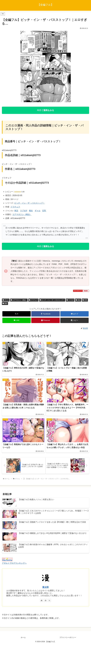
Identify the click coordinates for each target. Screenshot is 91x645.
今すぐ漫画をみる (45, 110)
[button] (74, 320)
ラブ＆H (23, 211)
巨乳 (44, 211)
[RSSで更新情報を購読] (49, 600)
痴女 (31, 211)
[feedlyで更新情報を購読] (45, 600)
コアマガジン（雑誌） (21, 214)
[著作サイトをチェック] (41, 600)
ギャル (37, 211)
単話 (16, 211)
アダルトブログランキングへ (14, 563)
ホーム (23, 637)
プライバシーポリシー (67, 637)
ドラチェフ (15, 207)
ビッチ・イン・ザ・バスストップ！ (29, 203)
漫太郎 (45, 587)
